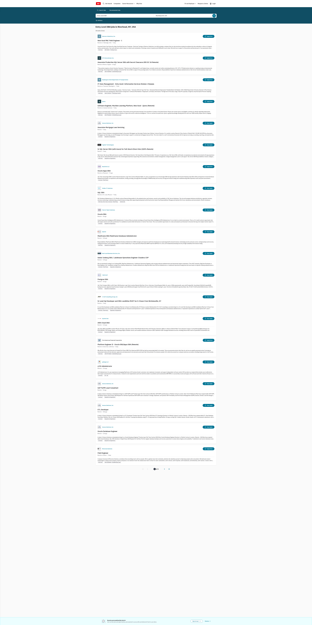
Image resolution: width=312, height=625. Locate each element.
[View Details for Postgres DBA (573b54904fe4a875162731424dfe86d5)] (156, 281)
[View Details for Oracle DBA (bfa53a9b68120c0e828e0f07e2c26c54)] (156, 216)
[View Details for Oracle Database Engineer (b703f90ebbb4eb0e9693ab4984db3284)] (156, 433)
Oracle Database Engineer (107, 431)
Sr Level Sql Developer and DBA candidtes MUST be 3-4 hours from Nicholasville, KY (129, 301)
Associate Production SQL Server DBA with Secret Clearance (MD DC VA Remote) (128, 62)
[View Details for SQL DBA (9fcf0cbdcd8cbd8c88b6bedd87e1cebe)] (156, 195)
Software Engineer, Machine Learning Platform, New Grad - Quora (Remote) (126, 106)
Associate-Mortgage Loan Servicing (111, 127)
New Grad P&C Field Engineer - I (110, 40)
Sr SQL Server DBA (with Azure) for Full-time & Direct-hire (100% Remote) (125, 149)
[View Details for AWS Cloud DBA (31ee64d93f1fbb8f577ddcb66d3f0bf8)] (156, 325)
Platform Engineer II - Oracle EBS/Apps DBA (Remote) (118, 344)
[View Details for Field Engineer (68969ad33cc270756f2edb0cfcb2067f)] (156, 455)
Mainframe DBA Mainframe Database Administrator (117, 236)
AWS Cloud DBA (104, 323)
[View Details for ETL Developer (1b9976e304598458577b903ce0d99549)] (156, 412)
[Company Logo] (99, 36)
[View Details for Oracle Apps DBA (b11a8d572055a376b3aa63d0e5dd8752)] (156, 173)
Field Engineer (103, 453)
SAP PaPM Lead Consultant (108, 388)
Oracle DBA (102, 214)
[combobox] (123, 16)
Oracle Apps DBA (104, 171)
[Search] (214, 15)
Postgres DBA (103, 279)
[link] (143, 469)
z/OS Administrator (105, 366)
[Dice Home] (98, 3)
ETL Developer (103, 409)
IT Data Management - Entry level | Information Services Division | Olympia (126, 84)
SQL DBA (101, 192)
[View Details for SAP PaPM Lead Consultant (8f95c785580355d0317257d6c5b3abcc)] (156, 390)
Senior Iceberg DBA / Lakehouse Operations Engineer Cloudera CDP (123, 258)
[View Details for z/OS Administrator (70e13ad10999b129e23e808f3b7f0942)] (156, 368)
